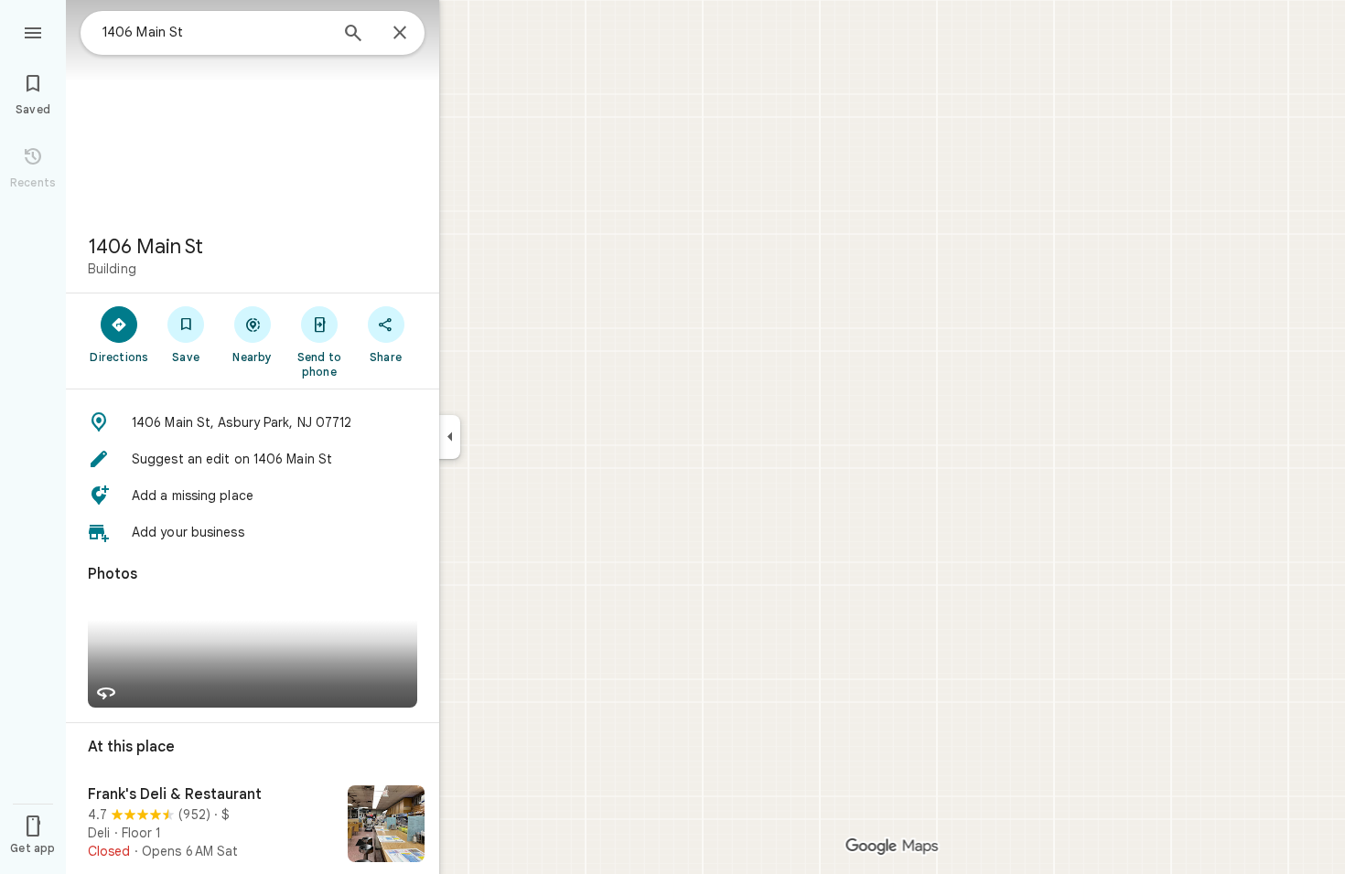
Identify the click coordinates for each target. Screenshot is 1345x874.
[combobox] (215, 32)
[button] (252, 422)
